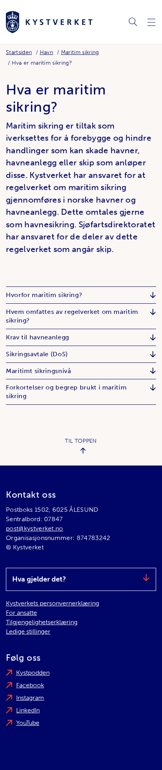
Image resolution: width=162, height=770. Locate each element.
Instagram (30, 697)
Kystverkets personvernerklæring (52, 603)
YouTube (27, 723)
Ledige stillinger (28, 631)
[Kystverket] (49, 22)
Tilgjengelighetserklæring (41, 622)
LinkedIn (28, 710)
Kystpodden (33, 672)
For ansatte (21, 612)
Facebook (30, 685)
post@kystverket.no (34, 528)
